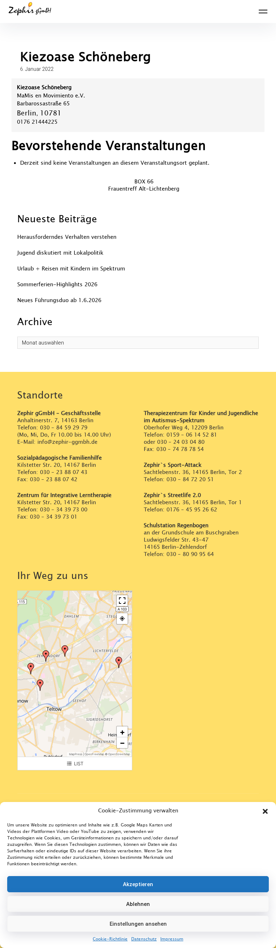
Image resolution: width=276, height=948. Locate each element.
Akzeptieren (138, 884)
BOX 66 (143, 182)
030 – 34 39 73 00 (63, 510)
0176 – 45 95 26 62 (191, 510)
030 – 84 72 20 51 (190, 479)
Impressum (171, 939)
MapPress (75, 754)
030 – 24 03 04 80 (181, 442)
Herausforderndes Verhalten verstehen (66, 237)
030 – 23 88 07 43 (63, 472)
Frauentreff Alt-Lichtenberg (143, 189)
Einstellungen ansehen (138, 924)
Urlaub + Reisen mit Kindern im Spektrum (71, 269)
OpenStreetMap (119, 754)
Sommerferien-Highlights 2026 (57, 285)
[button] (265, 811)
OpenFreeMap (94, 754)
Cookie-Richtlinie (110, 939)
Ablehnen (138, 904)
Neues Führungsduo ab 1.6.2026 (59, 300)
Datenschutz (144, 939)
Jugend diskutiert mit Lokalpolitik (60, 253)
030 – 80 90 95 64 (190, 554)
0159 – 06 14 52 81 (191, 435)
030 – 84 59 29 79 (63, 428)
